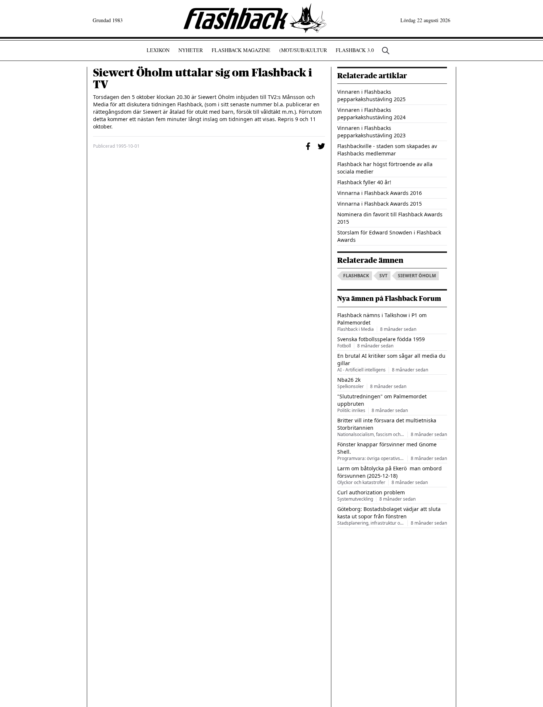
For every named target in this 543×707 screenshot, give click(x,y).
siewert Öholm (417, 275)
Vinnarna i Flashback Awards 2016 (379, 192)
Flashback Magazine (241, 50)
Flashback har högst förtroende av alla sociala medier (385, 168)
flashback (356, 275)
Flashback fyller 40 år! (364, 182)
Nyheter (190, 50)
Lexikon (158, 50)
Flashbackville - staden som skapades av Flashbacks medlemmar (387, 150)
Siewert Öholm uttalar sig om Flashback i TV (202, 78)
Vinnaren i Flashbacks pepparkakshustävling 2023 (371, 131)
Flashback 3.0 (355, 50)
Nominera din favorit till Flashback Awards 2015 (390, 218)
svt (383, 275)
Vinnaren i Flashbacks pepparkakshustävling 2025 (371, 95)
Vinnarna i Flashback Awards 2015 (379, 203)
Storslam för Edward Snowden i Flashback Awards (389, 236)
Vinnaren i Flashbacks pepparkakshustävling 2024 (371, 113)
